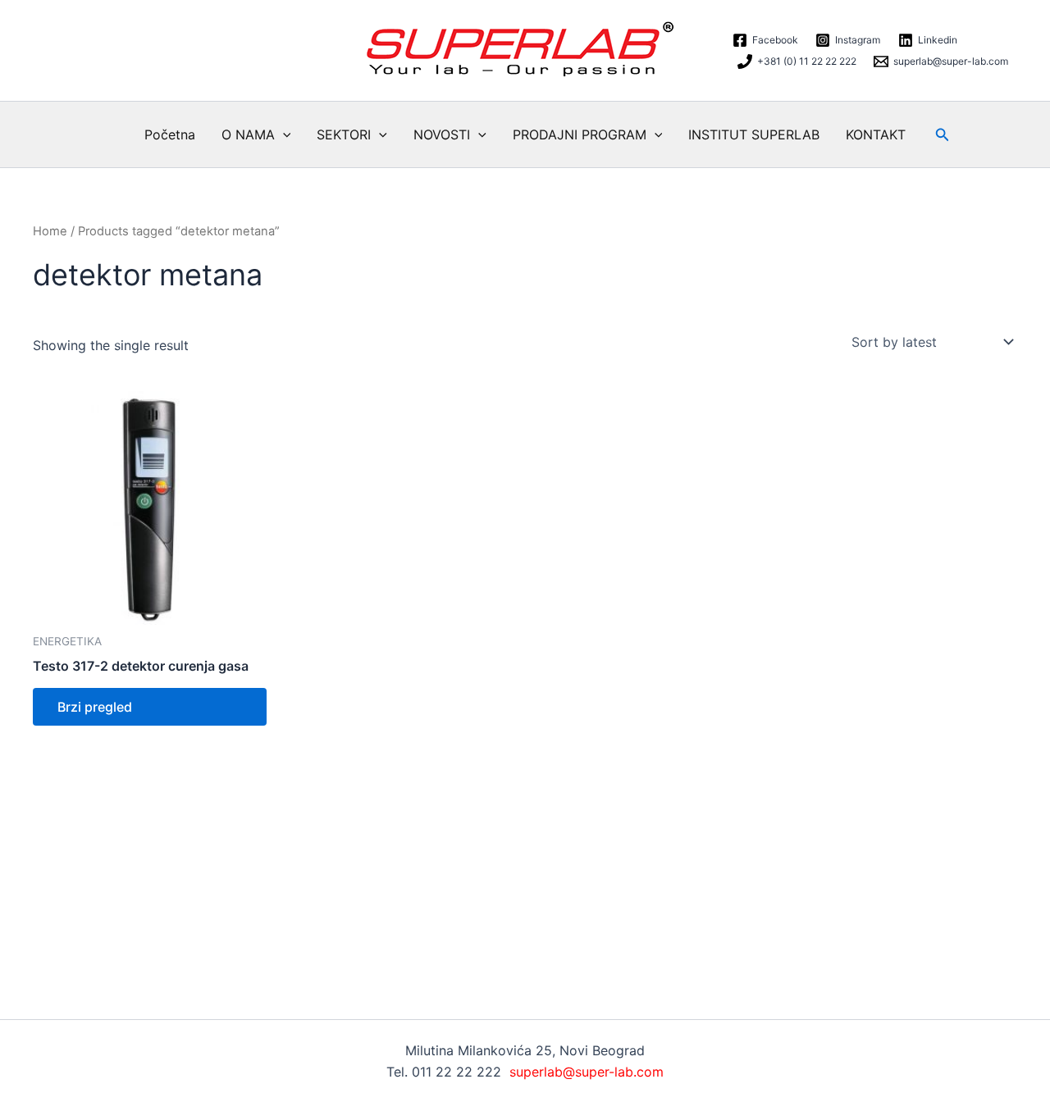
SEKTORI (344, 134)
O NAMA (248, 134)
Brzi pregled (94, 707)
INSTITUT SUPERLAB (753, 134)
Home (50, 231)
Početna (169, 134)
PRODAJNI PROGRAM (579, 134)
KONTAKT (876, 134)
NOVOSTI (441, 134)
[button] (283, 134)
